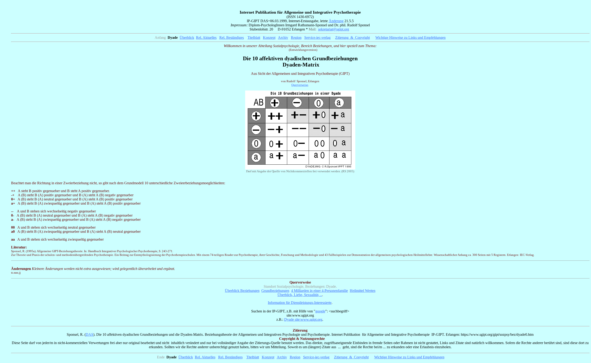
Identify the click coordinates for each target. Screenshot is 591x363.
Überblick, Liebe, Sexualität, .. (299, 295)
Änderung (336, 21)
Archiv (283, 37)
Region (296, 37)
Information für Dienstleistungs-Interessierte (300, 303)
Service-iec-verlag (317, 37)
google (320, 311)
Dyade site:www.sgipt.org (303, 319)
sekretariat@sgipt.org (333, 29)
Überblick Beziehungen (242, 291)
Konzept (269, 37)
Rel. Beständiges (231, 37)
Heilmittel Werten (362, 291)
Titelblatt (253, 37)
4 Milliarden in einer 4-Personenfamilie (319, 291)
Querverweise (299, 85)
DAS (89, 334)
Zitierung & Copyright (352, 37)
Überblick (187, 37)
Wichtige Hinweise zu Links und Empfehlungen (409, 357)
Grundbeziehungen (275, 291)
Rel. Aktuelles (206, 37)
